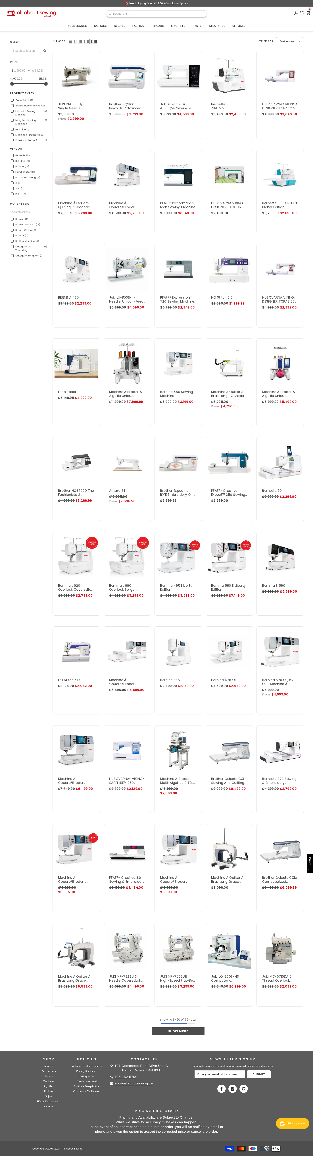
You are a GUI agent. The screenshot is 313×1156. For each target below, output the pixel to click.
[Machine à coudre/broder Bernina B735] (76, 750)
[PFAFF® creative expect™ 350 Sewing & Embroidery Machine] (229, 462)
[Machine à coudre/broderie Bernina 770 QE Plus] (76, 849)
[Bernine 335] (178, 651)
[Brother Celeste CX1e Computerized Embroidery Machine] (280, 849)
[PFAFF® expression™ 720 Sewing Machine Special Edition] (178, 269)
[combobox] (159, 13)
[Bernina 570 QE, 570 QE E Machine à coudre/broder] (280, 651)
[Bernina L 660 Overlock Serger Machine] (127, 557)
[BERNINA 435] (76, 269)
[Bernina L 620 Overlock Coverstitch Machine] (76, 557)
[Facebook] (221, 1089)
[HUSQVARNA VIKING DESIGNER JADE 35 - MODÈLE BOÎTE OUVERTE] (229, 175)
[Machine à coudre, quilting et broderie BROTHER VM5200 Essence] (76, 175)
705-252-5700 (125, 1077)
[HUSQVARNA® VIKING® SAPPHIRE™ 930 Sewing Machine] (127, 750)
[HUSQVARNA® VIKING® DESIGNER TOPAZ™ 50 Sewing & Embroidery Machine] (280, 76)
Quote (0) (310, 864)
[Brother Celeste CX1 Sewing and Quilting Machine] (229, 750)
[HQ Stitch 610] (229, 269)
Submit (259, 1074)
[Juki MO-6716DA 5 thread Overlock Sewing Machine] (280, 948)
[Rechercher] (110, 14)
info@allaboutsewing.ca (133, 1083)
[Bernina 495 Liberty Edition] (178, 557)
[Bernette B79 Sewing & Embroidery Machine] (280, 750)
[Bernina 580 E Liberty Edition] (229, 557)
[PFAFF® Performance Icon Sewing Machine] (178, 175)
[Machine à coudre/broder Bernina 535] (127, 175)
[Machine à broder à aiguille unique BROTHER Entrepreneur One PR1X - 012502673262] (127, 363)
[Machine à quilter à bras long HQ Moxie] (229, 363)
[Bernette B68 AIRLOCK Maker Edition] (280, 175)
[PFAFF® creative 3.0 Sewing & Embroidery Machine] (127, 849)
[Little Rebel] (76, 363)
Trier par (266, 41)
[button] (70, 41)
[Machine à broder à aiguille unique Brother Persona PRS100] (280, 363)
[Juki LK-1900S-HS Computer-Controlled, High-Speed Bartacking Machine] (229, 948)
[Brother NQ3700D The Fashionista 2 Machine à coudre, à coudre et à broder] (76, 462)
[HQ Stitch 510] (76, 651)
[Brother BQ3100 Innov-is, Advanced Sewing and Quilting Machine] (127, 76)
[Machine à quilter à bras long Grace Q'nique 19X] (229, 849)
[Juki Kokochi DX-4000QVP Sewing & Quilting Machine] (178, 76)
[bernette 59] (280, 462)
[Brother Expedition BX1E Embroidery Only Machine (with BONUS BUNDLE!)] (178, 462)
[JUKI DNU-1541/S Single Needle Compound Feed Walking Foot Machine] (76, 76)
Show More (178, 1031)
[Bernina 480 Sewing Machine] (178, 363)
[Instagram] (232, 1089)
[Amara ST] (127, 462)
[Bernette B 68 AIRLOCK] (229, 76)
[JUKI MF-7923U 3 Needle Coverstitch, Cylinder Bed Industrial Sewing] (127, 948)
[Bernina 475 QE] (229, 651)
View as (59, 41)
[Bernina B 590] (280, 557)
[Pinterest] (243, 1089)
